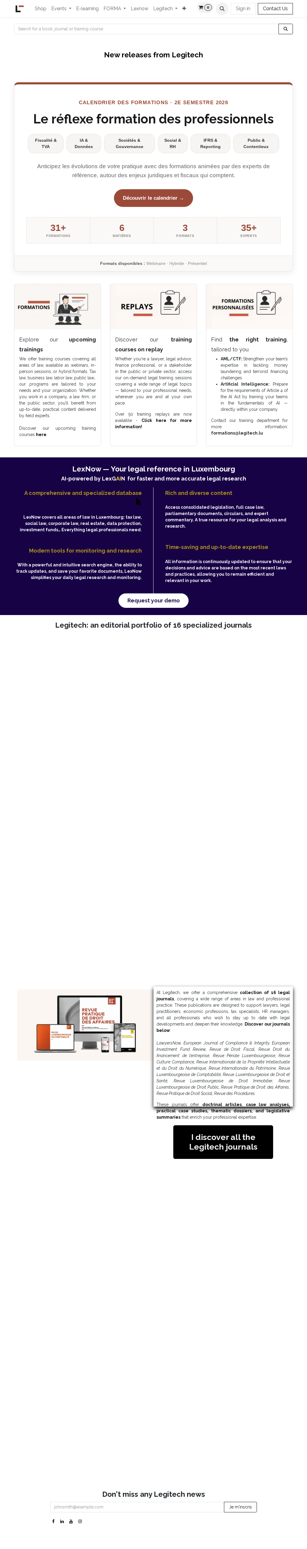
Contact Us (275, 8)
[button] (222, 8)
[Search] (286, 29)
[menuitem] (40, 9)
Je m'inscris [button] (240, 1507)
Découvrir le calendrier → (153, 198)
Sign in (243, 8)
